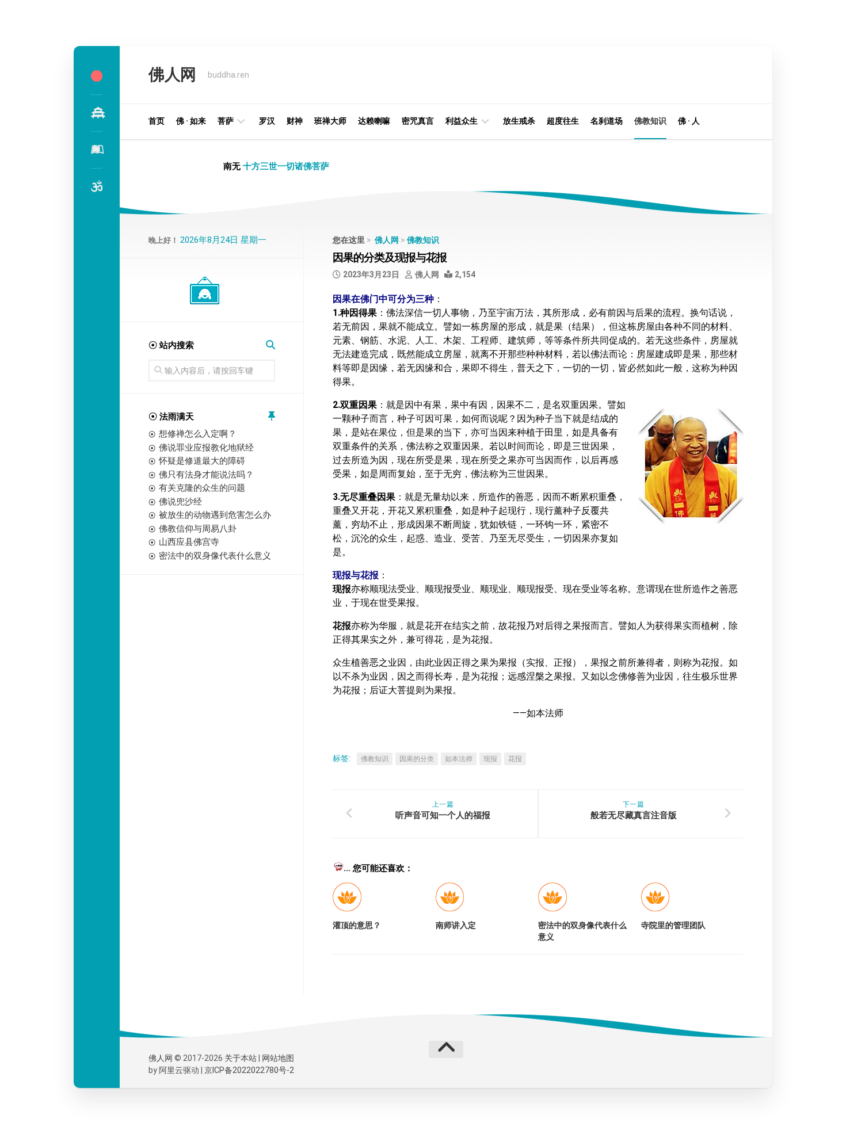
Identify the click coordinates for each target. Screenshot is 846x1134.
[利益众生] (96, 149)
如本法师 (458, 759)
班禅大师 (330, 120)
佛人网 (172, 74)
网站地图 (278, 1058)
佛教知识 (650, 120)
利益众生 (461, 120)
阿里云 (171, 1070)
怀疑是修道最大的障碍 (202, 461)
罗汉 (267, 120)
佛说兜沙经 (180, 502)
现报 (490, 759)
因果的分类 (416, 759)
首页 (156, 120)
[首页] (96, 76)
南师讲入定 (456, 925)
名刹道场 (606, 120)
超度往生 (563, 120)
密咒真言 (418, 120)
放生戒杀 (519, 120)
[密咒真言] (96, 186)
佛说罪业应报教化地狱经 (206, 447)
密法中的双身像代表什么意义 (215, 556)
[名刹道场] (96, 113)
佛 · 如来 (191, 120)
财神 (295, 120)
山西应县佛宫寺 (189, 542)
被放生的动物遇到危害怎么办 (215, 515)
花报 (515, 759)
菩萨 (226, 120)
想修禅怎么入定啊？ (198, 434)
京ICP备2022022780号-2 (249, 1070)
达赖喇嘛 (374, 120)
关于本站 (240, 1058)
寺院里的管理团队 (673, 925)
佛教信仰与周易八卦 (198, 529)
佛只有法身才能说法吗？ (206, 474)
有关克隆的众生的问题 (202, 488)
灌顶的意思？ (357, 925)
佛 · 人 (689, 120)
